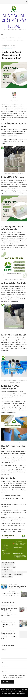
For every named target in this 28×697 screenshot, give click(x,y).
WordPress (22, 693)
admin (14, 97)
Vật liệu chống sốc (7, 576)
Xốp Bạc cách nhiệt (6, 612)
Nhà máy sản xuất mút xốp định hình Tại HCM (9, 609)
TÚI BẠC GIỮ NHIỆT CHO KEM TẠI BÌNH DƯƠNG (8, 614)
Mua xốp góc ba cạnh (7, 565)
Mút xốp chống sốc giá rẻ (8, 572)
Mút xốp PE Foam (6, 129)
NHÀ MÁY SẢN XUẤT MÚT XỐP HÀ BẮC (14, 21)
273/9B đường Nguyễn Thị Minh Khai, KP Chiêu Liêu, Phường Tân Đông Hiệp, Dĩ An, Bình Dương (13, 512)
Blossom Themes (6, 693)
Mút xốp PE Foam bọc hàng (9, 47)
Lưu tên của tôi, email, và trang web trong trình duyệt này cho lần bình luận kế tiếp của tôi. (14, 676)
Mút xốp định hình (5, 634)
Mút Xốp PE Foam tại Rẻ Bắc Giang (8, 625)
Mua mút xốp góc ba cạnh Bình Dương (9, 637)
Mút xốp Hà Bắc (22, 572)
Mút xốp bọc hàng (6, 569)
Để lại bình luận (14, 101)
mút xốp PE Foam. (20, 234)
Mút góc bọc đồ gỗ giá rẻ (8, 567)
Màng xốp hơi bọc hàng (8, 562)
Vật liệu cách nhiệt (7, 48)
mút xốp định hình (17, 574)
